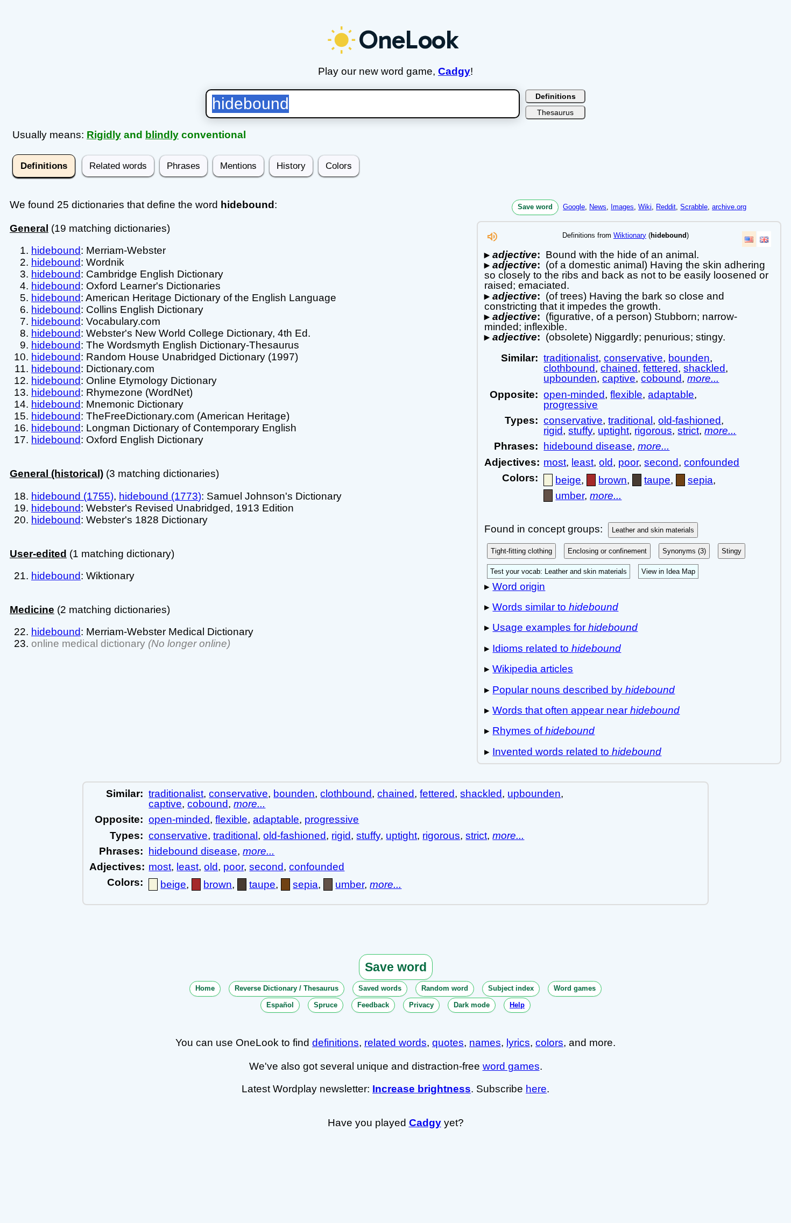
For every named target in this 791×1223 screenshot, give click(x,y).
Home (205, 988)
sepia (700, 480)
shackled (704, 368)
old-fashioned (689, 420)
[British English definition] (764, 239)
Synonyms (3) (684, 551)
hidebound (56, 250)
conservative (633, 358)
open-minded (574, 394)
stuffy (580, 430)
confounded (711, 462)
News (597, 207)
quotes (448, 1042)
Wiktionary (629, 235)
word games (511, 1066)
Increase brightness (421, 1088)
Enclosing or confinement (607, 551)
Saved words (379, 988)
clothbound (569, 368)
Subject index (511, 988)
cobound (661, 378)
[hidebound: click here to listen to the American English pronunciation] (492, 239)
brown (612, 480)
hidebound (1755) (72, 496)
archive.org (729, 207)
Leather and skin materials (653, 530)
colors (549, 1042)
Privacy (421, 1005)
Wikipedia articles (532, 668)
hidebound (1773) (160, 496)
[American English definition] (749, 239)
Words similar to (555, 607)
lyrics (518, 1042)
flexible (626, 394)
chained (619, 368)
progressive (570, 404)
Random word (444, 988)
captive (618, 378)
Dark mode (472, 1005)
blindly (162, 134)
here (536, 1088)
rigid (553, 430)
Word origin (518, 586)
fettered (660, 368)
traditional (630, 420)
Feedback (373, 1005)
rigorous (653, 430)
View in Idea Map (668, 571)
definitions (335, 1042)
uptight (613, 430)
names (485, 1042)
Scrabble (694, 207)
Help (517, 1005)
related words (395, 1042)
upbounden (570, 378)
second (661, 462)
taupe (657, 480)
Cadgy (454, 71)
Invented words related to (576, 751)
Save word (535, 207)
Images (622, 207)
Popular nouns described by (583, 689)
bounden (689, 358)
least (582, 462)
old (606, 462)
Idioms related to (556, 648)
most (554, 462)
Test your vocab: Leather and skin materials (558, 571)
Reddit (666, 207)
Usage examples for (565, 627)
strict (688, 430)
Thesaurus (555, 112)
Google (574, 207)
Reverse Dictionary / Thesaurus (286, 988)
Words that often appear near (586, 710)
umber (569, 495)
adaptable (671, 394)
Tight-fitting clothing (521, 551)
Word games (575, 988)
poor (628, 462)
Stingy (731, 551)
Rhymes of (543, 730)
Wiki (645, 207)
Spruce (325, 1005)
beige (568, 480)
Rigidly (104, 134)
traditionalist (570, 358)
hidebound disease (587, 446)
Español (280, 1005)
